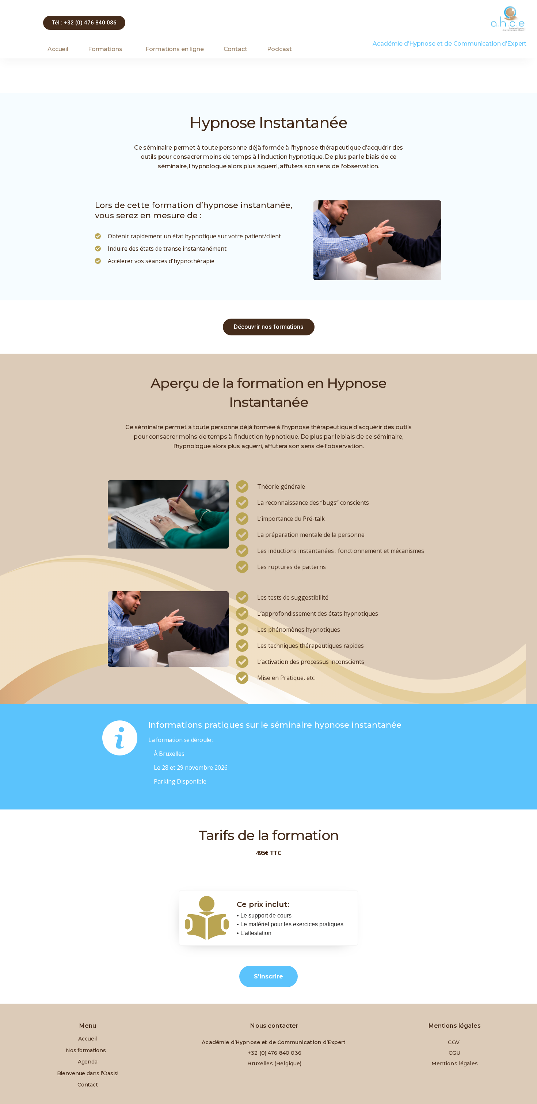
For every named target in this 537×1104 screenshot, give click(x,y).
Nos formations (86, 1050)
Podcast (279, 49)
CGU (454, 1053)
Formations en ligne (174, 49)
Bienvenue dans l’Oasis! (88, 1073)
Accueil (57, 49)
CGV (454, 1042)
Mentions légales (454, 1063)
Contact (235, 49)
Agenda (88, 1061)
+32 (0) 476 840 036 (274, 1053)
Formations (105, 49)
